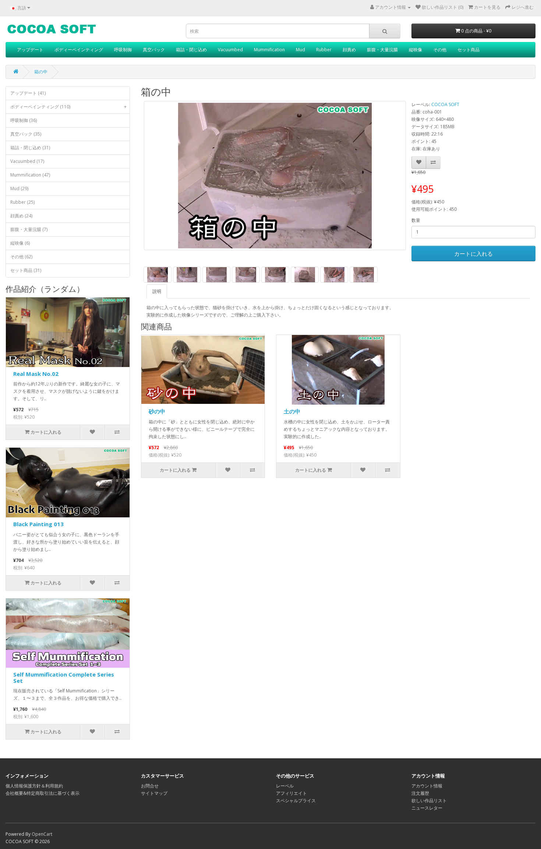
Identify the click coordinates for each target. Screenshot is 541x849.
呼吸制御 (123, 49)
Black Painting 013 (38, 524)
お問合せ (150, 786)
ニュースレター (426, 808)
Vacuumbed (230, 49)
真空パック (154, 49)
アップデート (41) (28, 93)
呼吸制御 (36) (23, 120)
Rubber (324, 49)
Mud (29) (19, 188)
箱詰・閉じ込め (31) (30, 147)
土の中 (292, 411)
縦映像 (415, 49)
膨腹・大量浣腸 (382, 49)
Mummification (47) (30, 175)
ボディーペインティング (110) (68, 107)
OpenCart (42, 834)
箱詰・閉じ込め (191, 49)
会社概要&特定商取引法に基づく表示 (42, 793)
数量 (415, 220)
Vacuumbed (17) (27, 161)
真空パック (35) (25, 134)
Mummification (269, 49)
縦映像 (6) (20, 243)
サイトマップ (154, 793)
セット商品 (468, 49)
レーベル (285, 786)
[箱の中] (275, 175)
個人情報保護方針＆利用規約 (34, 786)
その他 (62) (21, 257)
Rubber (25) (22, 202)
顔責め (349, 49)
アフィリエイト (291, 793)
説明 (156, 291)
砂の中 (157, 411)
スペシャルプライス (296, 800)
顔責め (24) (21, 216)
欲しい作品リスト (429, 800)
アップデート (30, 49)
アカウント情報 (426, 786)
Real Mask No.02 (36, 373)
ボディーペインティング (78, 49)
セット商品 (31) (25, 270)
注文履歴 (420, 793)
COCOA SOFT (445, 104)
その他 (439, 49)
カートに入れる (473, 253)
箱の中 (40, 72)
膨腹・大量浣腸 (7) (28, 229)
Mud (300, 49)
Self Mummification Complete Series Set (63, 677)
